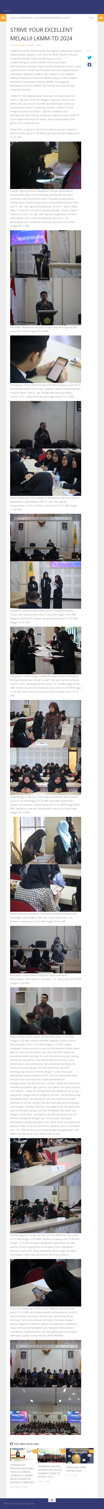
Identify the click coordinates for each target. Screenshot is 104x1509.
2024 (12, 17)
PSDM (66, 17)
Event (6, 10)
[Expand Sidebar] (3, 18)
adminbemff (19, 45)
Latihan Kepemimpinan (47, 17)
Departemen (24, 17)
